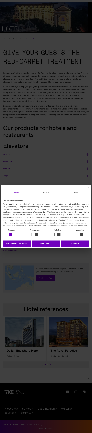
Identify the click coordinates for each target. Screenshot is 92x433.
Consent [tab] (16, 192)
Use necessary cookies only (16, 244)
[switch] (35, 234)
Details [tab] (46, 192)
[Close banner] (88, 187)
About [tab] (76, 192)
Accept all (75, 244)
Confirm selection (46, 244)
